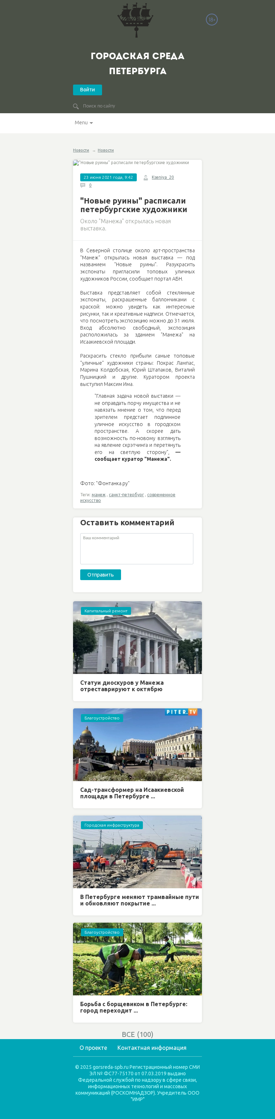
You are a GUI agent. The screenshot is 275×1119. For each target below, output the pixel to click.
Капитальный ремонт (106, 610)
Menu (81, 122)
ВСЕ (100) (138, 1034)
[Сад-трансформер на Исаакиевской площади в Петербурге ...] (137, 744)
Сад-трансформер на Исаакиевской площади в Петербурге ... (132, 792)
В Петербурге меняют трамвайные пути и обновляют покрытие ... (139, 900)
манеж (99, 494)
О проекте (93, 1047)
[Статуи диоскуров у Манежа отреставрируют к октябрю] (137, 637)
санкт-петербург (126, 494)
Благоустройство (102, 718)
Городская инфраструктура (112, 825)
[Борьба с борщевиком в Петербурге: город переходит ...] (137, 959)
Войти (87, 89)
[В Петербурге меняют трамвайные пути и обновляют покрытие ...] (137, 852)
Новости (81, 150)
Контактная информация (152, 1047)
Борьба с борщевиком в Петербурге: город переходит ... (133, 1007)
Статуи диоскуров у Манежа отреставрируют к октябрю (122, 685)
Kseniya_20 (163, 177)
